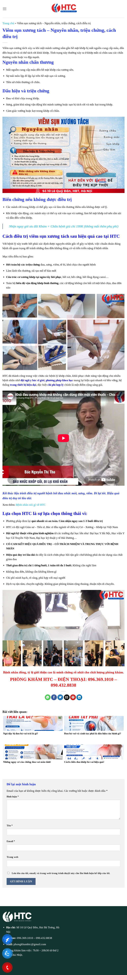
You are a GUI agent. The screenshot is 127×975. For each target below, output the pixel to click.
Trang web (12, 856)
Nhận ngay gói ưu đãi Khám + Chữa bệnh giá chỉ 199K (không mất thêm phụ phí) (63, 226)
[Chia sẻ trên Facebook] (54, 697)
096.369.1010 (25, 938)
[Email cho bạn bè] (67, 697)
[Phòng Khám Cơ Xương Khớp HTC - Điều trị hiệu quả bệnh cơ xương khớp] (63, 9)
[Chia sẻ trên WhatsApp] (48, 697)
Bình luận (13, 796)
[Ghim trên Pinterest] (73, 697)
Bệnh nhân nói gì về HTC (30, 504)
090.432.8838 (44, 938)
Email (11, 841)
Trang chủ (8, 23)
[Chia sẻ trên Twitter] (60, 697)
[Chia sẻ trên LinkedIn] (79, 697)
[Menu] (4, 9)
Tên (10, 825)
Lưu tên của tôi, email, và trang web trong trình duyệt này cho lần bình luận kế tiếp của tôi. (61, 873)
